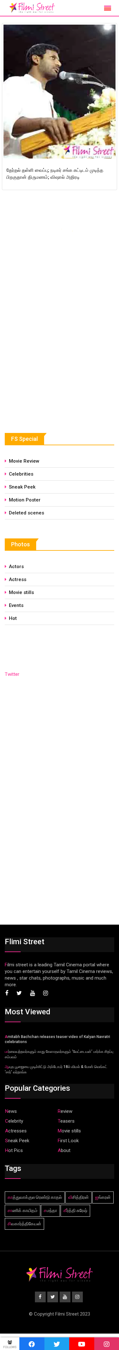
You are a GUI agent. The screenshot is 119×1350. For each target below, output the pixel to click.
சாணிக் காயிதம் (22, 1210)
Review (65, 1111)
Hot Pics (14, 1150)
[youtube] (81, 1343)
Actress (17, 579)
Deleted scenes (26, 513)
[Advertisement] (52, 366)
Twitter (12, 674)
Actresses (16, 1131)
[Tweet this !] (56, 1343)
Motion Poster (25, 500)
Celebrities (21, 474)
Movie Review (24, 461)
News (11, 1111)
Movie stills (21, 592)
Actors (16, 566)
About (64, 1150)
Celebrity (14, 1121)
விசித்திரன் (78, 1197)
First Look (68, 1140)
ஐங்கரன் (103, 1197)
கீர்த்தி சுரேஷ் (75, 1210)
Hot (13, 618)
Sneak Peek (22, 487)
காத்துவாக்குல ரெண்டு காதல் (35, 1197)
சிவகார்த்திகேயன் (24, 1223)
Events (16, 605)
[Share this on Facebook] (31, 1343)
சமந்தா (50, 1210)
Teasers (66, 1121)
